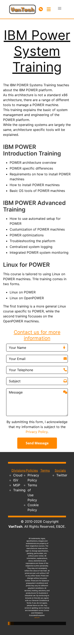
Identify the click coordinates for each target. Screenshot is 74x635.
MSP (16, 485)
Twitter (61, 475)
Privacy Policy (36, 432)
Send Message (37, 443)
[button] (59, 8)
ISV (15, 480)
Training (19, 490)
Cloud (17, 475)
